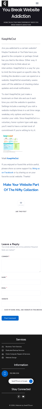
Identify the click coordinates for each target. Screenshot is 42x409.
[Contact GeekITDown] (21, 347)
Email (4, 288)
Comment (6, 257)
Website (5, 299)
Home (6, 22)
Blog (11, 22)
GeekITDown (28, 405)
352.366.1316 (14, 373)
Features (17, 22)
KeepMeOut (13, 158)
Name (4, 277)
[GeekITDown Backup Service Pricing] (21, 350)
